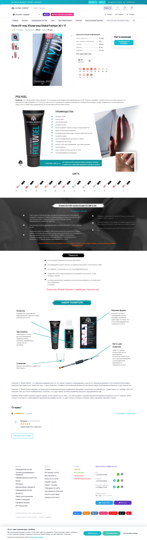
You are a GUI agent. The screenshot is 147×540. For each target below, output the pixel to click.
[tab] (17, 407)
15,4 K (104, 513)
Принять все (92, 533)
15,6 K (78, 513)
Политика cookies (37, 537)
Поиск (106, 8)
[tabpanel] (74, 425)
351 (96, 513)
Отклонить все (111, 533)
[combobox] (72, 8)
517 (123, 513)
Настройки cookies (130, 533)
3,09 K (114, 513)
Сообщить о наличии (124, 42)
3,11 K (87, 513)
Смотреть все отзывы (22, 436)
